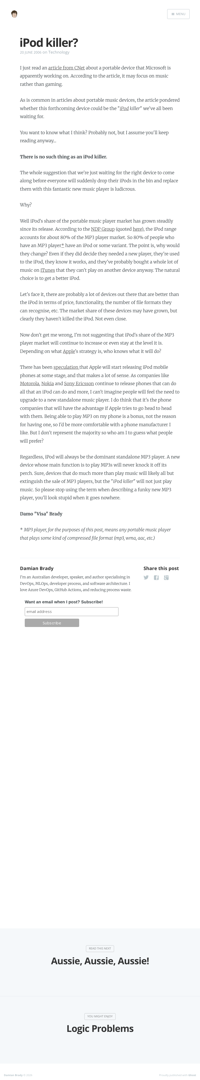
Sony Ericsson (79, 383)
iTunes (47, 270)
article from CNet (66, 68)
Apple (69, 351)
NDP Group (103, 229)
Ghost (192, 1075)
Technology (59, 52)
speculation (66, 367)
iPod (124, 108)
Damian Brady (37, 568)
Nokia (47, 383)
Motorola (29, 383)
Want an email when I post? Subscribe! (64, 602)
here (137, 229)
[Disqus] (100, 705)
